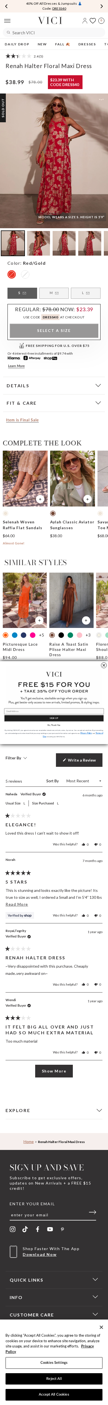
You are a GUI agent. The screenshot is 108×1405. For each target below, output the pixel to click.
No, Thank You (54, 725)
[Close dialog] (104, 665)
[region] (54, 1362)
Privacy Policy (86, 733)
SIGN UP (54, 718)
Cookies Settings (54, 1363)
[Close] (101, 1327)
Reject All (53, 1379)
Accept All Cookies (54, 1394)
